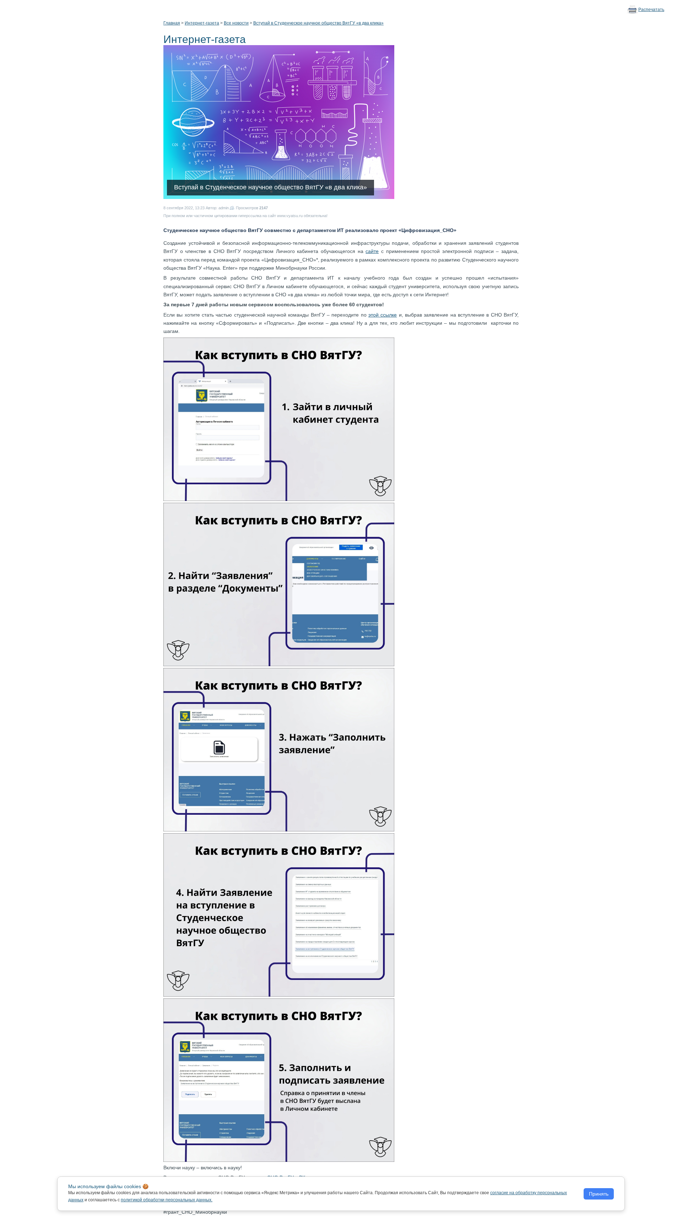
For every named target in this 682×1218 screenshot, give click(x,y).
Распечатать (651, 9)
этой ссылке (382, 315)
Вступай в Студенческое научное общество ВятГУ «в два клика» (318, 23)
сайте (372, 251)
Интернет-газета (202, 23)
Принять (598, 1194)
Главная (171, 23)
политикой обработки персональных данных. (166, 1199)
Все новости (236, 23)
